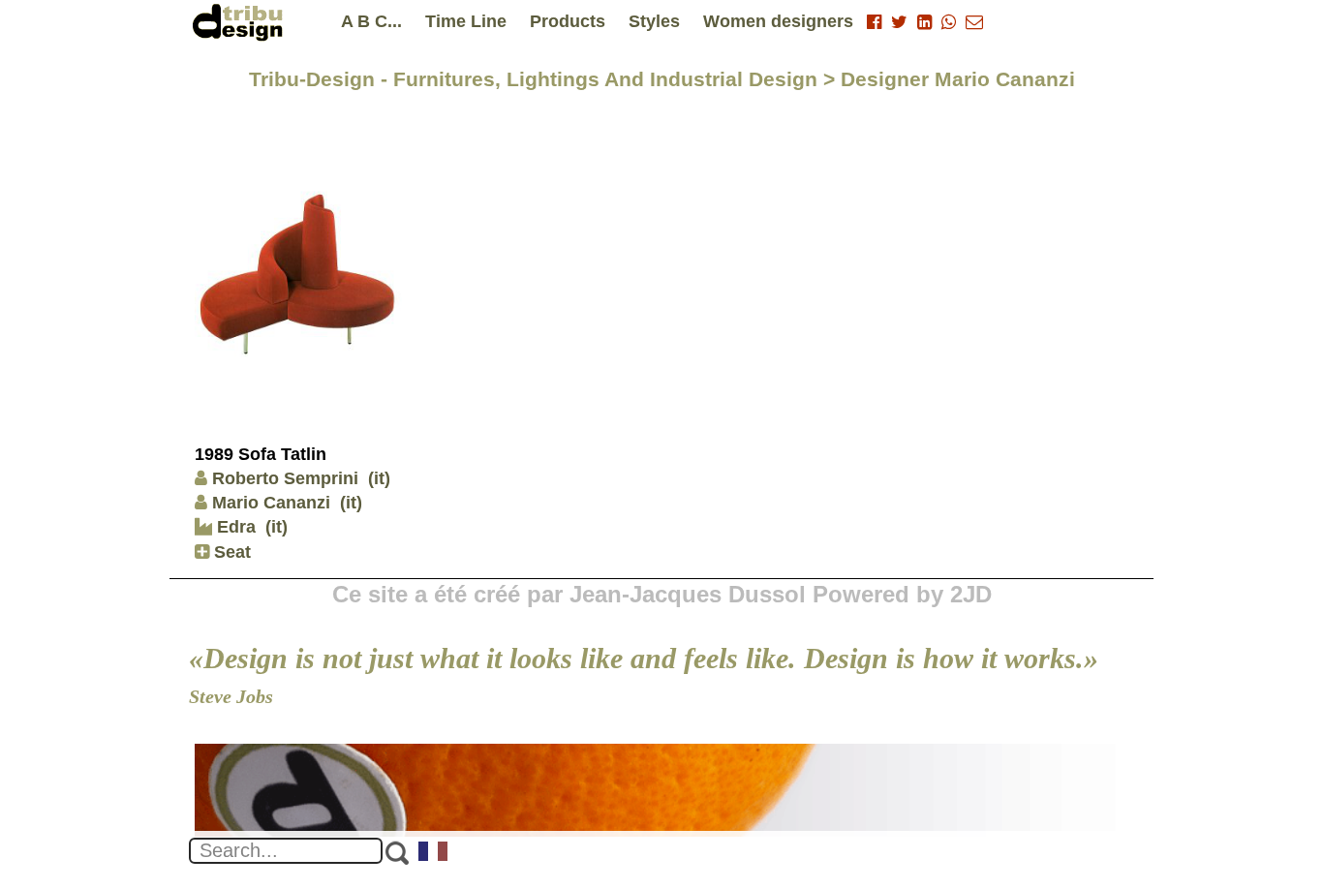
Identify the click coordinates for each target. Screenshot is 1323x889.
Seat (230, 552)
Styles (654, 21)
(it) (379, 478)
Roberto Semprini (285, 478)
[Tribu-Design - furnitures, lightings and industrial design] (241, 22)
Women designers (778, 21)
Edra (234, 526)
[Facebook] (874, 22)
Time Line (466, 21)
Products (567, 21)
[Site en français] (433, 853)
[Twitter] (899, 22)
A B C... (371, 21)
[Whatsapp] (948, 22)
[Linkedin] (924, 22)
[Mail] (974, 22)
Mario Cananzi (271, 502)
